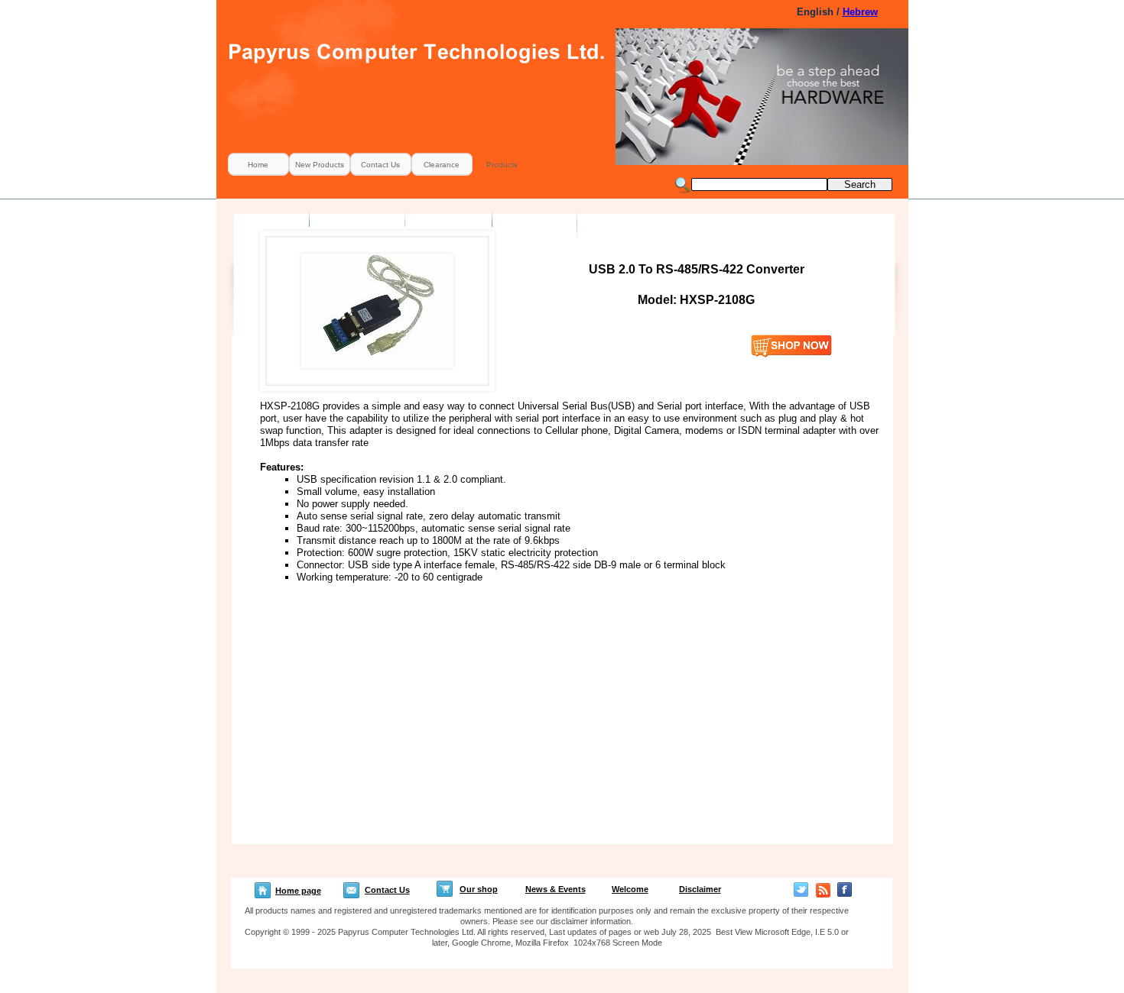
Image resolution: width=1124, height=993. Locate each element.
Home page (298, 890)
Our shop (479, 889)
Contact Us (387, 889)
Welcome (630, 889)
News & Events (555, 889)
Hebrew (860, 12)
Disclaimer (700, 889)
